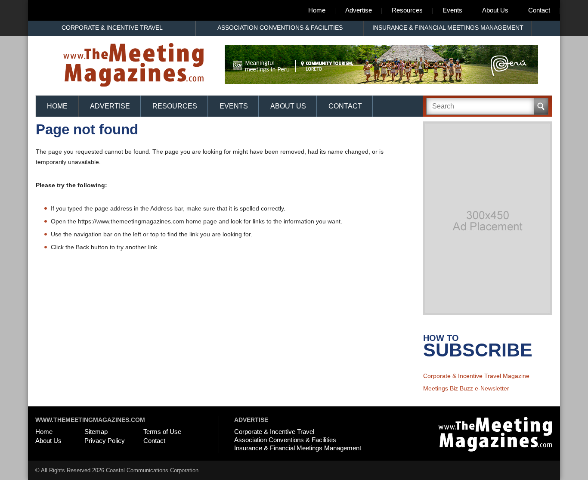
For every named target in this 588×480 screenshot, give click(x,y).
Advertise (358, 10)
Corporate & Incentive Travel (112, 27)
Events (452, 10)
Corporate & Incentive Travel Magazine (476, 375)
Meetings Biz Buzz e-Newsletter (466, 388)
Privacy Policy (104, 440)
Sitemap (96, 431)
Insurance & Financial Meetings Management (447, 27)
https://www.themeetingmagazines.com (131, 221)
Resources (407, 10)
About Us (495, 10)
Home (316, 10)
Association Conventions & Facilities (280, 27)
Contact (539, 10)
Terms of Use (162, 431)
